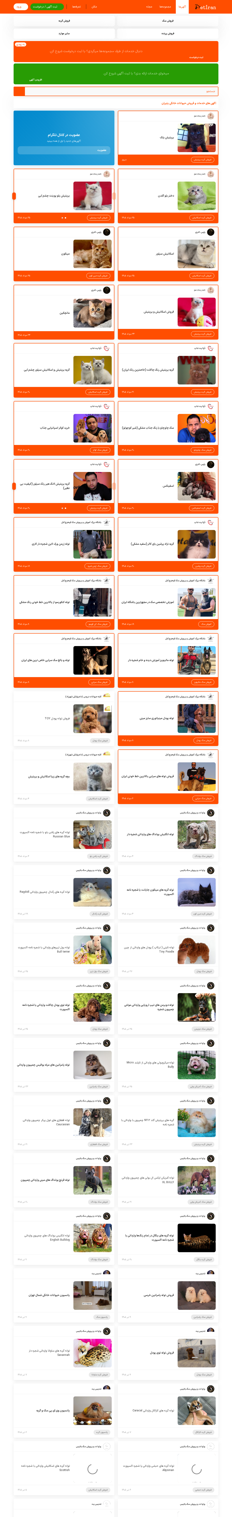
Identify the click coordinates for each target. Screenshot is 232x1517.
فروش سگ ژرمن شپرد (97, 566)
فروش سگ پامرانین (99, 1086)
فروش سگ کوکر (100, 450)
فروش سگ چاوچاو (202, 450)
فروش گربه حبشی (203, 1490)
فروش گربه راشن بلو (99, 856)
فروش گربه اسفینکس (201, 508)
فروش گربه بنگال (204, 1259)
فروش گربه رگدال (100, 914)
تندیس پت (200, 1273)
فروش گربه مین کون (98, 275)
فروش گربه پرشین (203, 566)
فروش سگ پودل (203, 740)
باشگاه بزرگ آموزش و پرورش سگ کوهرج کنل (81, 522)
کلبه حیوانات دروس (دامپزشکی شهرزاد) (83, 696)
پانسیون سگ (102, 1317)
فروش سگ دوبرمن (203, 1029)
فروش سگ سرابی (99, 682)
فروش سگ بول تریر (99, 971)
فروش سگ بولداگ (203, 856)
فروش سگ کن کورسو (98, 624)
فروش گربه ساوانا (100, 1374)
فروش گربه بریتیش (202, 159)
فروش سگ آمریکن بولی (201, 1086)
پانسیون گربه (102, 1432)
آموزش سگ (206, 624)
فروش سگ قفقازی (99, 1144)
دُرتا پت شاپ (199, 348)
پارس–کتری (200, 232)
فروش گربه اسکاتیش (201, 217)
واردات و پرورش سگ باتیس (192, 812)
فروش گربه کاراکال (203, 1432)
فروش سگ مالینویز (202, 682)
